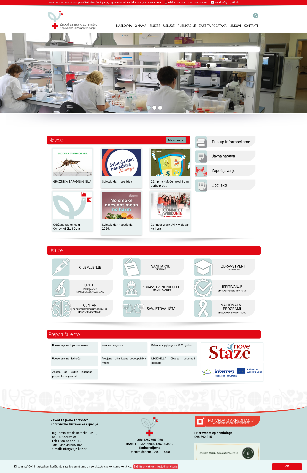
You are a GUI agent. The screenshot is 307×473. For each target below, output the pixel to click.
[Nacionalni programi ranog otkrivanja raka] (224, 317)
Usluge (168, 26)
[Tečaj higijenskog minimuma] (224, 276)
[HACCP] (153, 296)
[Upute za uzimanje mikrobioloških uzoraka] (82, 296)
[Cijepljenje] (82, 276)
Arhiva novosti (176, 140)
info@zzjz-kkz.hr (75, 449)
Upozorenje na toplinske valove (70, 345)
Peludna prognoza (112, 345)
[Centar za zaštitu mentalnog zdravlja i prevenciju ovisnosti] (82, 317)
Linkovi (235, 26)
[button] (156, 466)
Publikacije (186, 26)
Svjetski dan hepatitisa (117, 181)
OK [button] (287, 466)
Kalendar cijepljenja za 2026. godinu (171, 345)
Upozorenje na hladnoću (66, 358)
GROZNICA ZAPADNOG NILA (72, 181)
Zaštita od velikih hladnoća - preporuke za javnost (74, 374)
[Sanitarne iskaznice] (153, 276)
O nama (140, 26)
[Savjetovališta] (153, 317)
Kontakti (251, 26)
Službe (154, 26)
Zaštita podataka (213, 26)
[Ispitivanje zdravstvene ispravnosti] (224, 296)
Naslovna (124, 26)
